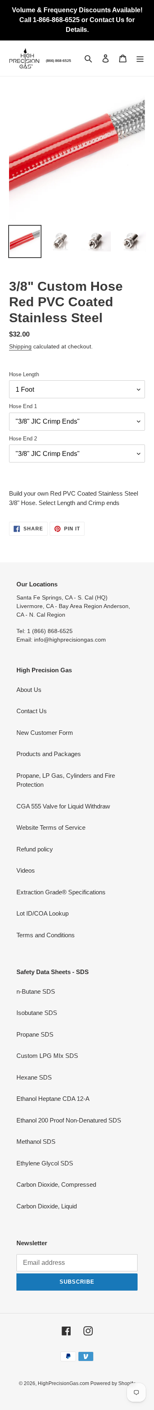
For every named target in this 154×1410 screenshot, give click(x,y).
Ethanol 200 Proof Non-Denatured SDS (68, 1120)
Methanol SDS (35, 1141)
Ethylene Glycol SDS (44, 1163)
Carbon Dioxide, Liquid (46, 1206)
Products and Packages (48, 753)
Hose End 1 (23, 406)
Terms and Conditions (45, 935)
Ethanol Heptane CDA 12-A (53, 1098)
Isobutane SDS (36, 1012)
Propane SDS (34, 1034)
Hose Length (24, 374)
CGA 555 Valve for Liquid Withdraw (63, 806)
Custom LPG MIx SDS (47, 1055)
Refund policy (34, 849)
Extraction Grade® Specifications (61, 892)
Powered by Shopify (112, 1383)
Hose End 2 (23, 439)
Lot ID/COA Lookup (42, 913)
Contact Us (31, 710)
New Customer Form (44, 732)
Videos (25, 870)
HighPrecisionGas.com (64, 1383)
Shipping (20, 346)
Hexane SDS (34, 1077)
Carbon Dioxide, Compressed (56, 1184)
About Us (28, 689)
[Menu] (140, 58)
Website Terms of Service (50, 827)
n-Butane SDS (35, 991)
